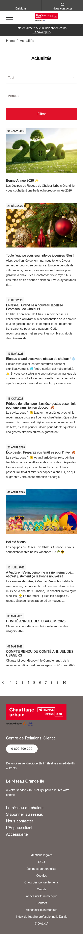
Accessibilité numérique (41, 896)
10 (64, 682)
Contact (41, 903)
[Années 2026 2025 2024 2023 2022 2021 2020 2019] (41, 96)
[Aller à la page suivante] (80, 683)
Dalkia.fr (21, 8)
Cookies (41, 875)
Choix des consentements (41, 882)
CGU (41, 862)
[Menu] (9, 17)
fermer (81, 27)
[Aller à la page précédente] (3, 683)
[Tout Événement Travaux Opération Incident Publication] (41, 78)
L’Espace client (19, 827)
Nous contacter (19, 821)
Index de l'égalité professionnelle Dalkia (41, 916)
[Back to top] (74, 927)
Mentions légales (41, 855)
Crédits (41, 889)
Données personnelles (41, 868)
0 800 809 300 (21, 748)
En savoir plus (42, 32)
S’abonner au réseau (24, 814)
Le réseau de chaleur (25, 807)
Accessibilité (17, 834)
